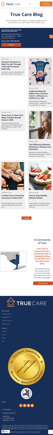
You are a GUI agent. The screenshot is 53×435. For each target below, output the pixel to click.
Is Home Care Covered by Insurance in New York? (13, 196)
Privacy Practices (36, 432)
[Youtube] (32, 405)
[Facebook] (28, 405)
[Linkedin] (24, 405)
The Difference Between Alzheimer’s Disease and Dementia (40, 146)
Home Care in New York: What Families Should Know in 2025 (12, 117)
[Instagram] (21, 405)
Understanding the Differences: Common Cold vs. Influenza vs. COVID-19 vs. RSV (38, 94)
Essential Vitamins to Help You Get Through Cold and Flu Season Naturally (11, 65)
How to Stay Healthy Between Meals (38, 196)
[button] (51, 36)
